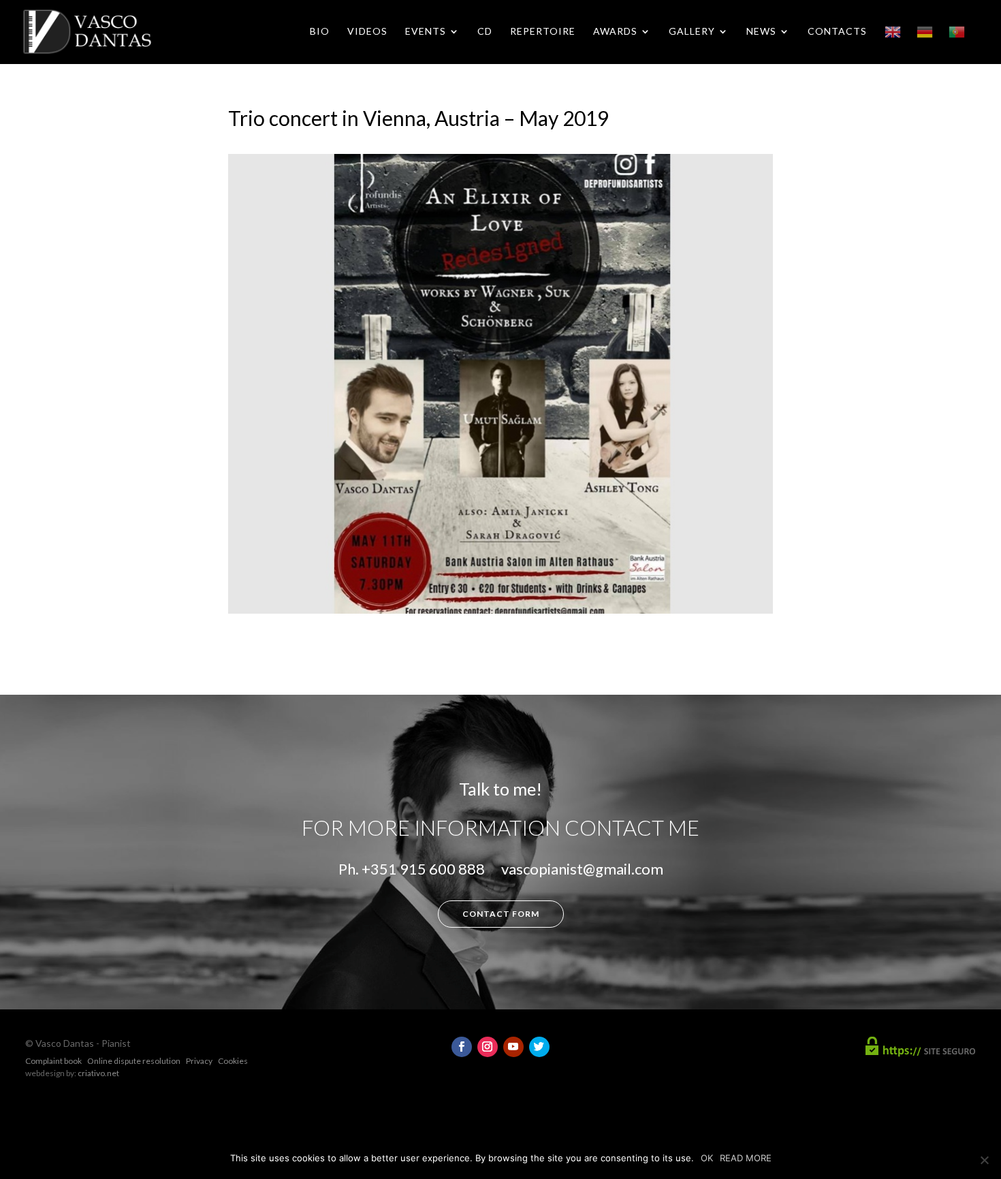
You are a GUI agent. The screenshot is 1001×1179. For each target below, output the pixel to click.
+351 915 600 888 (423, 869)
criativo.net (98, 1073)
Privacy (199, 1061)
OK (707, 1157)
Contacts (837, 32)
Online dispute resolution (133, 1061)
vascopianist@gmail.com (582, 869)
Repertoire (542, 32)
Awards (615, 32)
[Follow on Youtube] (513, 1047)
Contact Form (500, 914)
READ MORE (746, 1157)
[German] (925, 44)
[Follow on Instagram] (487, 1047)
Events (425, 32)
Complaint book (53, 1061)
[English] (893, 44)
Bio (320, 32)
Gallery (692, 32)
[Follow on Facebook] (461, 1047)
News (761, 32)
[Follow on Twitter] (539, 1047)
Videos (367, 32)
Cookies (233, 1061)
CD (484, 32)
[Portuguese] (957, 44)
